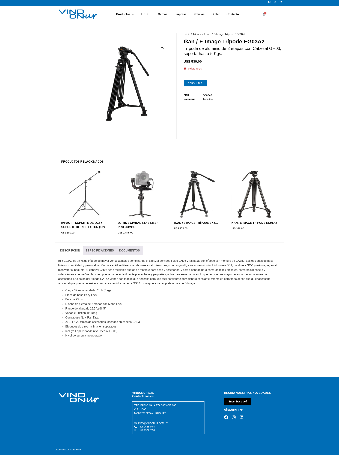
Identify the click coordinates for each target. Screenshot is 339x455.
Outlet (215, 14)
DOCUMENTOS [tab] (129, 250)
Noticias (199, 14)
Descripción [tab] (70, 250)
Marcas (162, 14)
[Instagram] (276, 3)
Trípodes (198, 34)
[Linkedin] (282, 3)
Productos (123, 14)
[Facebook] (270, 3)
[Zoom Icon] (162, 47)
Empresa (180, 14)
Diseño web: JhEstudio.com (68, 449)
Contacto (233, 14)
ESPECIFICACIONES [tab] (100, 250)
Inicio (187, 34)
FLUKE (146, 14)
